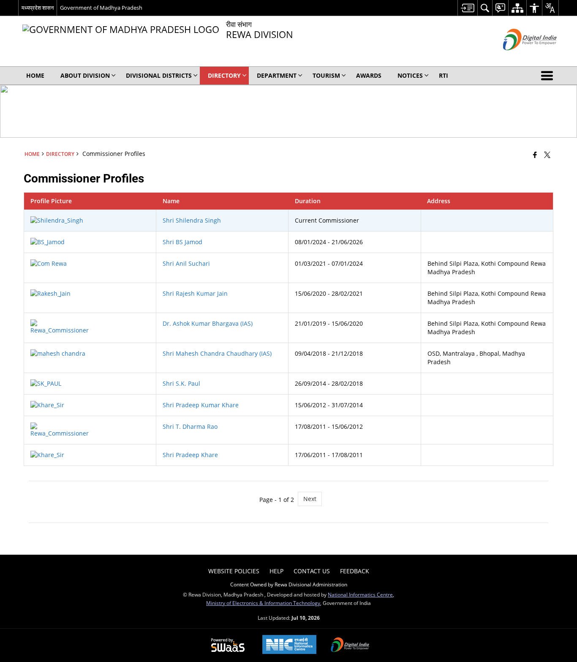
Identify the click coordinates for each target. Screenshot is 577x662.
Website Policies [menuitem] (233, 571)
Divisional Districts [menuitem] (159, 75)
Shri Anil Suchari (186, 263)
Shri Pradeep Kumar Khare (201, 405)
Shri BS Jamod (182, 242)
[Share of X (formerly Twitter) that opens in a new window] (547, 154)
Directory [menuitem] (224, 75)
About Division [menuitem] (85, 75)
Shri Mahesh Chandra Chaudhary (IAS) (217, 353)
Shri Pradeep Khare (190, 455)
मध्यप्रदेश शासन (38, 7)
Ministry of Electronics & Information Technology (263, 602)
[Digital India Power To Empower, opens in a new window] (350, 645)
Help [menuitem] (276, 571)
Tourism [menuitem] (326, 75)
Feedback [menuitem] (354, 571)
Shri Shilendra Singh (192, 220)
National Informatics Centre (360, 594)
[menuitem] (467, 8)
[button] (549, 75)
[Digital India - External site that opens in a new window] (519, 57)
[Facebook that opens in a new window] (535, 154)
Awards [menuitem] (368, 75)
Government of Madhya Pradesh (101, 7)
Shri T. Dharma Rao (190, 426)
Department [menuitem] (277, 75)
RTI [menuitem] (443, 75)
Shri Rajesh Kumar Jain (195, 293)
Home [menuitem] (35, 75)
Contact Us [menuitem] (312, 571)
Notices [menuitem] (410, 75)
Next (309, 499)
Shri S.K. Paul (181, 383)
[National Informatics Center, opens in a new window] (289, 645)
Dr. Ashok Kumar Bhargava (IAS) (208, 323)
